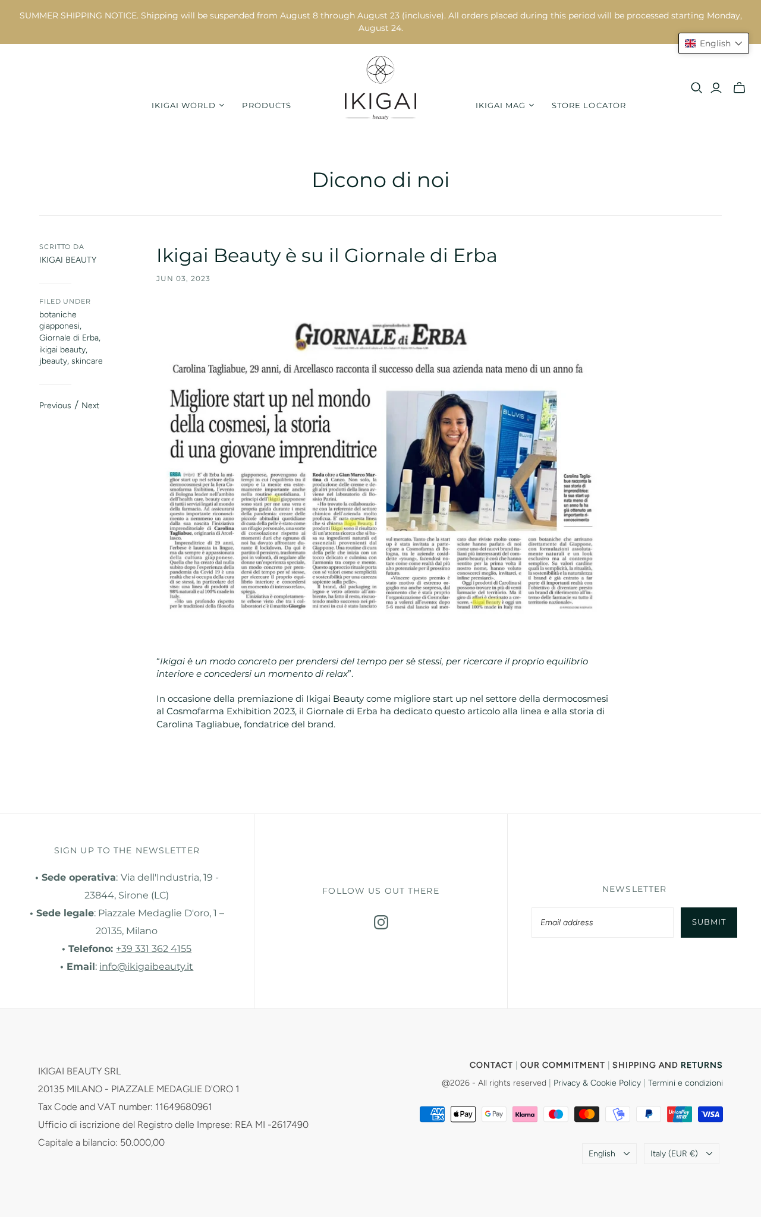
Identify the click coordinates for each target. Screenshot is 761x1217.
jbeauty (53, 361)
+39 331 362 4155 (153, 948)
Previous (55, 406)
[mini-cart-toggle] (739, 87)
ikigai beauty (62, 350)
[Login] (716, 87)
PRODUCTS (266, 105)
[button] (714, 43)
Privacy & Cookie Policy (597, 1083)
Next (90, 406)
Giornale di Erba (69, 338)
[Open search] (697, 88)
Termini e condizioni (685, 1083)
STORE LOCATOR (589, 105)
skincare (87, 361)
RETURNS (702, 1065)
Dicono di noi (380, 180)
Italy (674, 1154)
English (602, 1154)
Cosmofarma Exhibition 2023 (230, 711)
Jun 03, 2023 (183, 278)
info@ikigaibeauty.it (146, 966)
